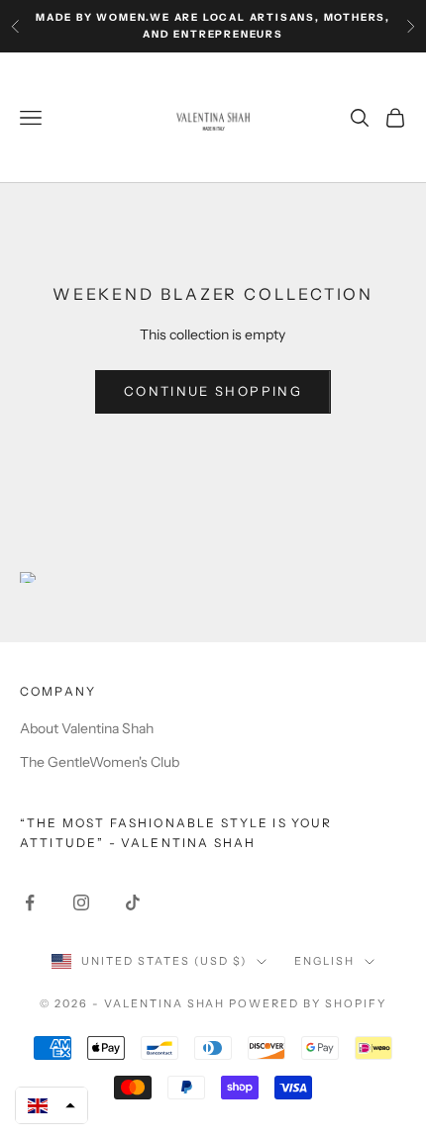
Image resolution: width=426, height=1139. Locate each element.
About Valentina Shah (87, 728)
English (324, 961)
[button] (51, 1105)
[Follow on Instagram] (81, 902)
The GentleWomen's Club (99, 762)
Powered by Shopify (307, 1003)
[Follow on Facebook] (30, 902)
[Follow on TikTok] (133, 902)
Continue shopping (213, 391)
